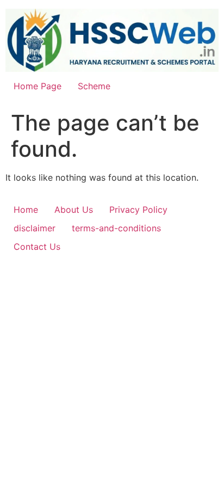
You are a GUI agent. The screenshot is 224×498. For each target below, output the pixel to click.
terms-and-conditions (116, 228)
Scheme (94, 86)
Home (26, 209)
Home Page (37, 86)
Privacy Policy (138, 209)
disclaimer (34, 228)
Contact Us (37, 246)
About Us (73, 209)
